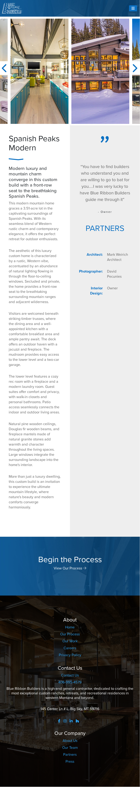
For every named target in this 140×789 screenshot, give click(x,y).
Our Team (70, 747)
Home (70, 627)
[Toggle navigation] (133, 8)
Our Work (70, 641)
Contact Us (70, 675)
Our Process (70, 634)
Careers (70, 648)
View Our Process (68, 568)
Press (70, 761)
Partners (70, 754)
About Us (70, 740)
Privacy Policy (70, 655)
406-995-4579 (70, 682)
